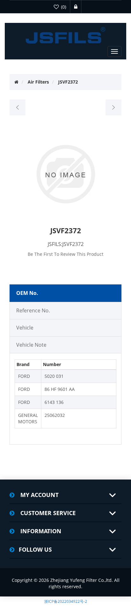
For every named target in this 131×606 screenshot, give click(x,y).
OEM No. (27, 292)
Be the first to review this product (65, 254)
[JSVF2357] (18, 107)
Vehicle (24, 327)
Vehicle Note (31, 344)
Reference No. (33, 310)
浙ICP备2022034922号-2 (65, 601)
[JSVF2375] (113, 107)
